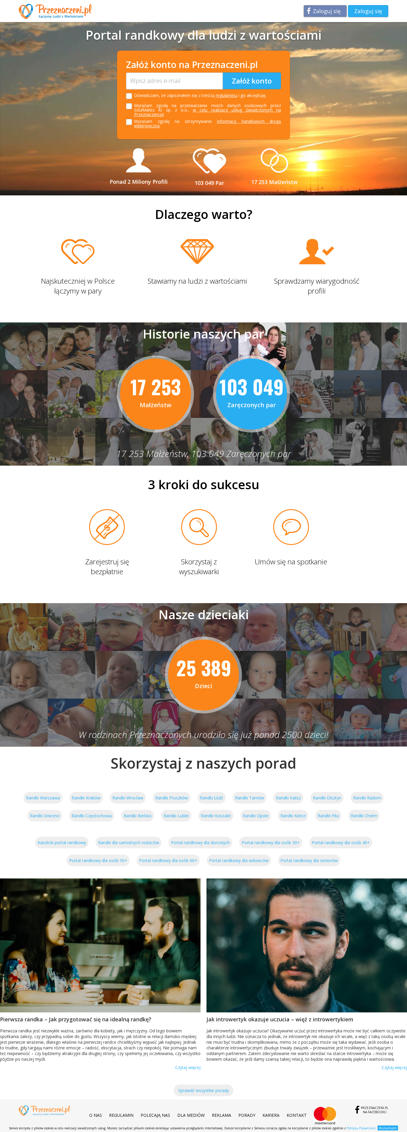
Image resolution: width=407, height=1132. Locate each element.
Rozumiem (388, 1128)
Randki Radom (367, 798)
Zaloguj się (327, 11)
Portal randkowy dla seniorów (309, 860)
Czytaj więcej (188, 1067)
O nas (95, 1115)
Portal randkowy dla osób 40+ (341, 842)
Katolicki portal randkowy (62, 842)
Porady (246, 1115)
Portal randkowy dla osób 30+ (271, 842)
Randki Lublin (176, 816)
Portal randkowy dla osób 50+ (98, 860)
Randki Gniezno (45, 816)
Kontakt (297, 1115)
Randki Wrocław (127, 798)
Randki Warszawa (43, 798)
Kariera (270, 1115)
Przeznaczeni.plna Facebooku (374, 1110)
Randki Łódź (211, 798)
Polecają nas (155, 1115)
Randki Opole (255, 816)
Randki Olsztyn (327, 798)
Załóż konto (252, 81)
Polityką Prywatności (361, 1128)
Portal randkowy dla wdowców (238, 860)
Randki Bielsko (138, 816)
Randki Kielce (293, 816)
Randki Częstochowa (92, 816)
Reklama (221, 1115)
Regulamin (121, 1115)
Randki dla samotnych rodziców (128, 842)
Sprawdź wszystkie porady (203, 1090)
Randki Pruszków (171, 798)
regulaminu (226, 95)
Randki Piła (328, 816)
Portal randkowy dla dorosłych (200, 842)
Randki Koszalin (216, 816)
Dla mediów (191, 1115)
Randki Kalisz (288, 798)
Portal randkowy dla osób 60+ (168, 860)
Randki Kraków (86, 798)
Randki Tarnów (249, 798)
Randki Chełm (364, 816)
